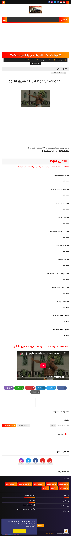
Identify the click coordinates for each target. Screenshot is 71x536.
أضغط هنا (66, 180)
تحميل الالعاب (50, 484)
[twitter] (55, 2)
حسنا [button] (19, 531)
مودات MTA (63, 488)
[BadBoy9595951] (35, 9)
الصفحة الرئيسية (44, 60)
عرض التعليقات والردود (8, 425)
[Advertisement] (35, 38)
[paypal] (49, 2)
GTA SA (26, 60)
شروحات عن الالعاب (24, 484)
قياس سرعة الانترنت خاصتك (24, 509)
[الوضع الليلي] (66, 531)
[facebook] (58, 2)
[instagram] (52, 2)
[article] (20, 402)
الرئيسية (63, 20)
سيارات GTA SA (38, 484)
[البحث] (3, 2)
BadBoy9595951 (50, 533)
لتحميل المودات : (57, 73)
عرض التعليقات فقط (22, 425)
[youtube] (64, 2)
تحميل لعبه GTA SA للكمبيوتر (55, 151)
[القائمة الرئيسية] (4, 19)
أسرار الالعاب (62, 484)
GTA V (44, 488)
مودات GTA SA (33, 60)
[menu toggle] (67, 2)
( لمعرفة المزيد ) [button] (30, 526)
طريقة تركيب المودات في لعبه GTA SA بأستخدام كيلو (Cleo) (48, 147)
